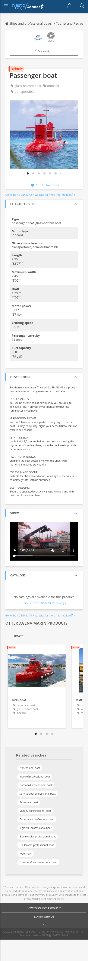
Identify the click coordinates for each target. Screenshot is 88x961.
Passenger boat (28, 802)
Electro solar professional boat (37, 836)
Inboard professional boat (34, 776)
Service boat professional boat (37, 793)
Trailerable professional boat (36, 845)
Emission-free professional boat (38, 862)
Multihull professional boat (35, 811)
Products (42, 50)
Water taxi (25, 853)
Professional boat (29, 768)
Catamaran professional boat (36, 819)
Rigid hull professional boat (35, 828)
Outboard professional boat (35, 785)
